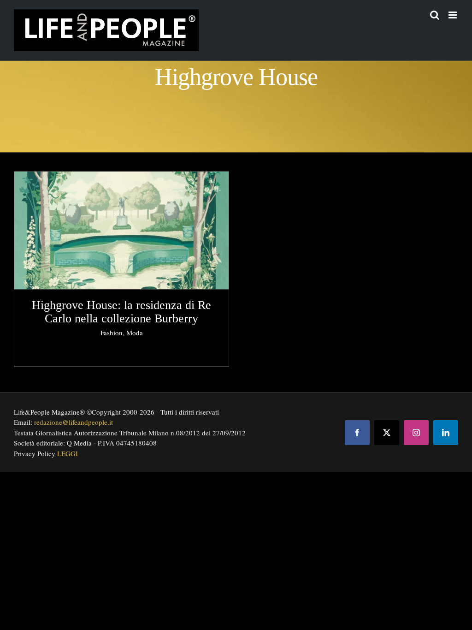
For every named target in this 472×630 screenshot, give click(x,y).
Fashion (111, 332)
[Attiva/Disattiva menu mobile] (453, 15)
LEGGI (67, 453)
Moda (134, 332)
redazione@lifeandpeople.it (73, 422)
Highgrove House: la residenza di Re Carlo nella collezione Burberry (121, 311)
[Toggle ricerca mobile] (434, 15)
